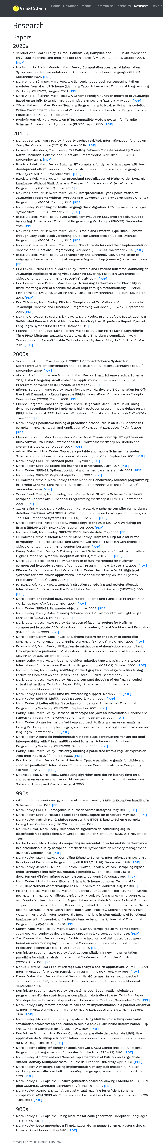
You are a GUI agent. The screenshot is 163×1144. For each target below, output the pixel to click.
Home (55, 5)
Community (104, 5)
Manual (87, 5)
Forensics (123, 5)
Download (71, 5)
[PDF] (20, 62)
